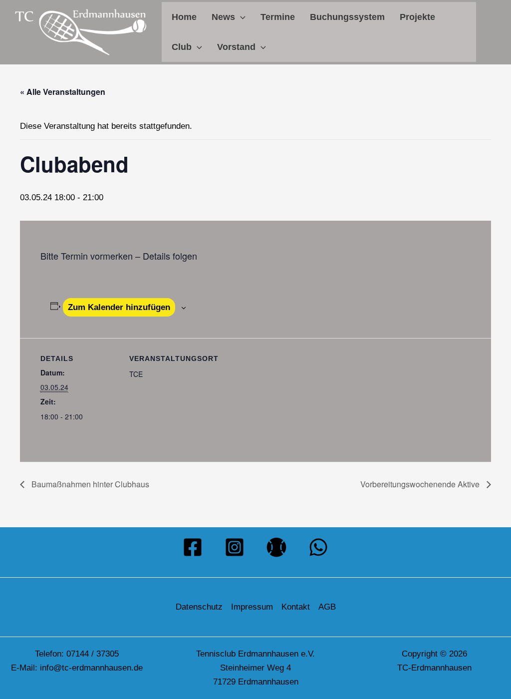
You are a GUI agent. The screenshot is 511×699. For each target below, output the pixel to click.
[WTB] (276, 547)
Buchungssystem (347, 17)
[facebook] (193, 547)
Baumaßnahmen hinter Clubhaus (89, 484)
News (223, 17)
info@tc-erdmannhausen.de (91, 668)
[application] (240, 16)
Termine (277, 17)
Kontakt (295, 607)
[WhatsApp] (318, 547)
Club (182, 47)
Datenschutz (199, 607)
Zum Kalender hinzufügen (119, 307)
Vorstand (236, 47)
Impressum (252, 607)
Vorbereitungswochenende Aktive (421, 484)
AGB (327, 607)
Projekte (417, 17)
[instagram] (235, 547)
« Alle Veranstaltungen (62, 91)
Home (184, 17)
